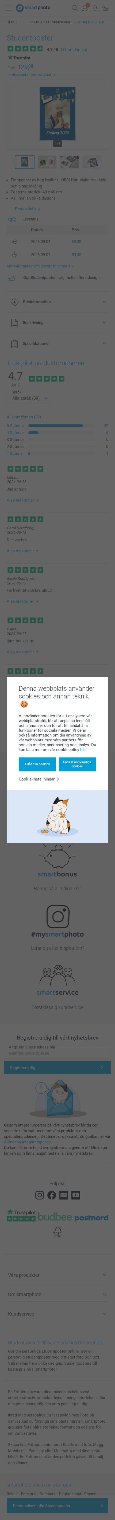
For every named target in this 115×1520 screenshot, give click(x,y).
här (83, 749)
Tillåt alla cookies (37, 764)
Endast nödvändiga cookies (77, 764)
